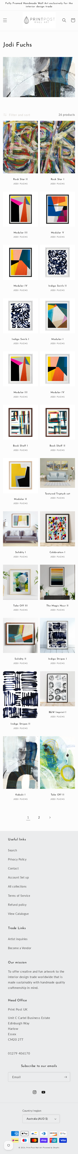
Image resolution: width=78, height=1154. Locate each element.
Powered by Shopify (51, 1148)
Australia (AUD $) (37, 1118)
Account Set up (18, 877)
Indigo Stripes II (20, 724)
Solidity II (20, 659)
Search (12, 850)
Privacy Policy (17, 859)
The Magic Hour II (57, 606)
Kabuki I (20, 795)
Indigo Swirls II (57, 286)
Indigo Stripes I (57, 659)
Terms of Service (19, 895)
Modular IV (21, 286)
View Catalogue (18, 913)
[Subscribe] (65, 1077)
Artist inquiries (18, 939)
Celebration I (57, 552)
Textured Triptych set (57, 494)
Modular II (20, 499)
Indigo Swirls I (20, 339)
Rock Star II (20, 179)
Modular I (57, 339)
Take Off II (57, 795)
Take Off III (20, 606)
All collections (17, 886)
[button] (5, 20)
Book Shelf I (20, 446)
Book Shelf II (57, 446)
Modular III (21, 233)
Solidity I (20, 552)
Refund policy (17, 904)
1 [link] (28, 817)
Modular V (57, 233)
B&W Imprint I (57, 712)
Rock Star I (57, 179)
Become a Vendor (19, 948)
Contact (13, 868)
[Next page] (49, 817)
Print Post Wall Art (34, 1148)
